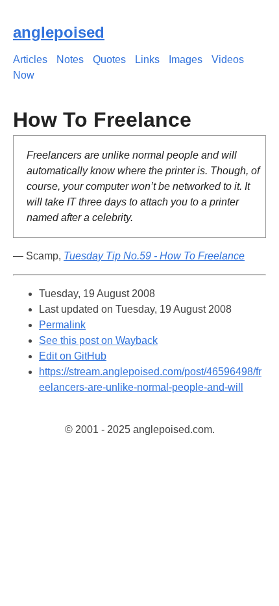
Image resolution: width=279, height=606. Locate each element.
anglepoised (58, 32)
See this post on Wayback (98, 340)
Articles (30, 59)
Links (147, 59)
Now (23, 75)
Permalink (62, 324)
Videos (228, 59)
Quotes (109, 59)
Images (185, 59)
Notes (70, 59)
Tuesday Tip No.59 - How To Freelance (154, 255)
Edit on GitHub (72, 356)
